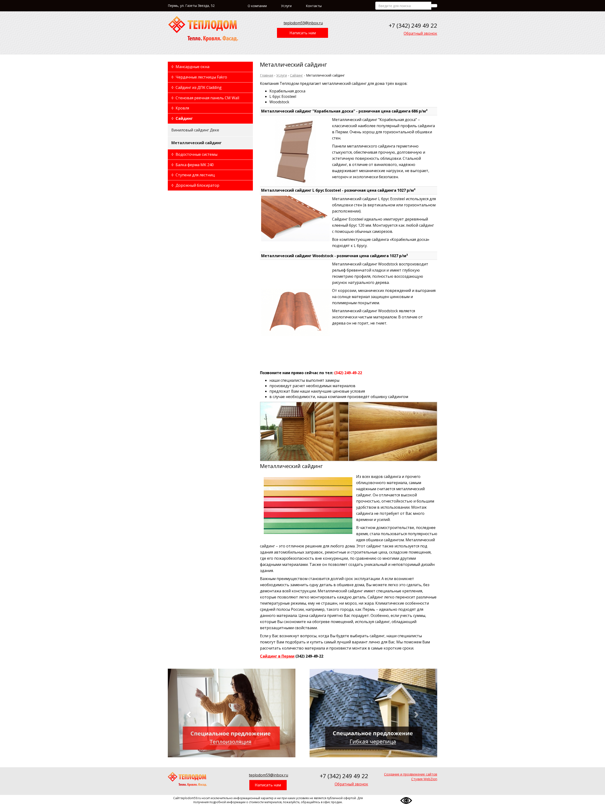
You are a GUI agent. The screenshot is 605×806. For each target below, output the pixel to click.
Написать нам (303, 32)
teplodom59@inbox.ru (303, 23)
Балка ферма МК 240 (192, 164)
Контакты (314, 6)
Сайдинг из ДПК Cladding (196, 87)
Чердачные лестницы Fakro (199, 77)
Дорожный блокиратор (195, 185)
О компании (257, 6)
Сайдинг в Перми (277, 656)
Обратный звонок (420, 33)
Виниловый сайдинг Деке (195, 130)
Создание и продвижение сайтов (410, 774)
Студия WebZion (424, 779)
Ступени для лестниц (193, 175)
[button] (188, 713)
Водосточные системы (194, 154)
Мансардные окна (190, 66)
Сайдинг (296, 75)
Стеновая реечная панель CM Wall (205, 97)
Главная (266, 75)
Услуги (286, 6)
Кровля (180, 108)
